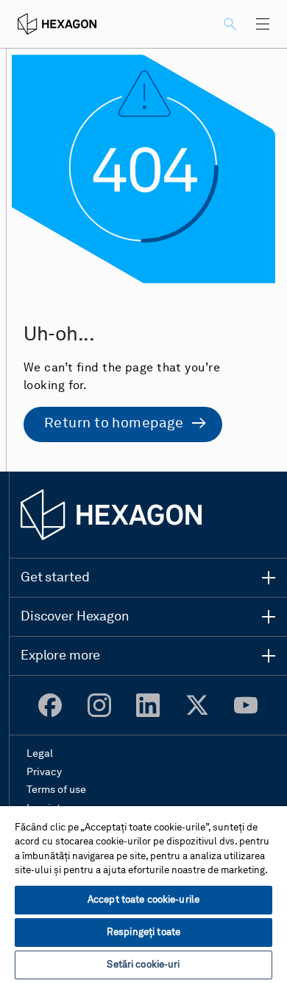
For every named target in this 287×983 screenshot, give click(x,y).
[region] (143, 894)
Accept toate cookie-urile (143, 900)
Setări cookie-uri (143, 965)
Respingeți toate (143, 932)
